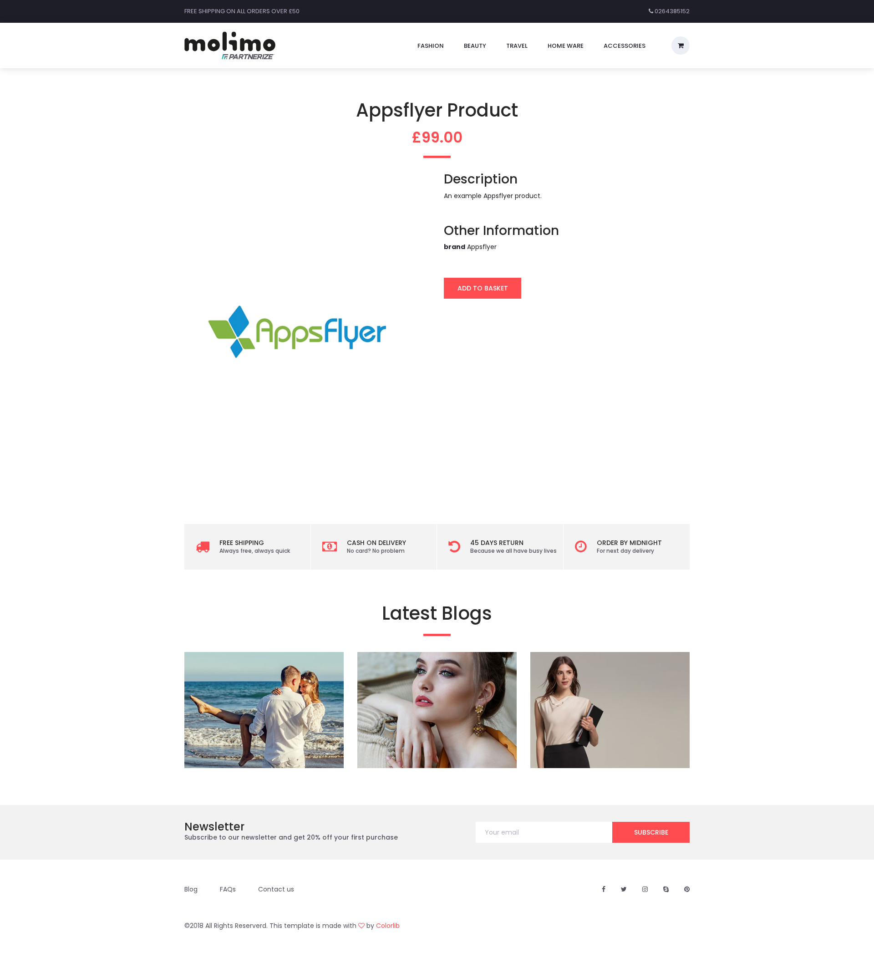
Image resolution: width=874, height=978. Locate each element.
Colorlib (388, 925)
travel (517, 45)
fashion (430, 45)
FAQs (228, 889)
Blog (191, 889)
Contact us (276, 889)
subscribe (651, 832)
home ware (566, 45)
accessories (624, 45)
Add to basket (482, 288)
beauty (475, 45)
